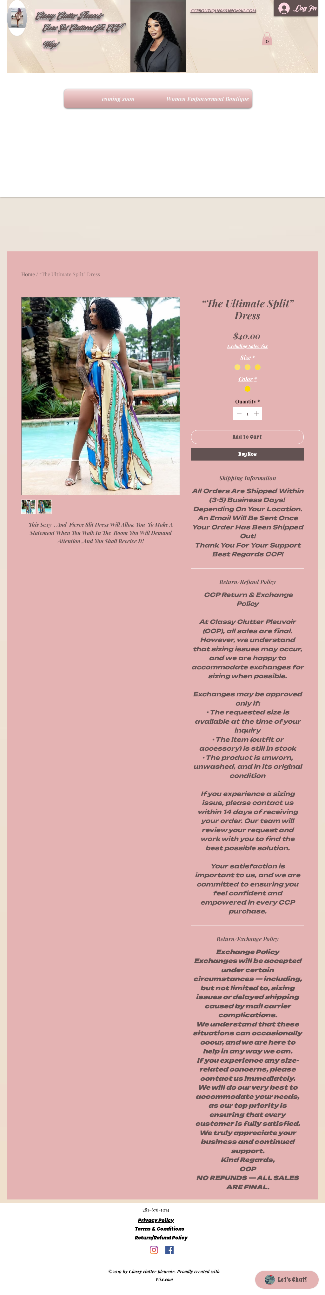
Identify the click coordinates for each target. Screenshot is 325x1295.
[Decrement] (238, 414)
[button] (267, 38)
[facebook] (169, 1250)
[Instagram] (154, 1250)
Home (28, 274)
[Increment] (256, 414)
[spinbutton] (247, 414)
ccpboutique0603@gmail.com (223, 11)
